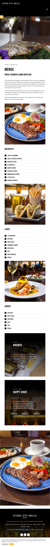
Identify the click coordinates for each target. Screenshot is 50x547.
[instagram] (25, 493)
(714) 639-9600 (39, 488)
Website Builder (18, 501)
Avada (13, 501)
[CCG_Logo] (11, 3)
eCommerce (29, 501)
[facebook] (21, 493)
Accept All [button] (11, 544)
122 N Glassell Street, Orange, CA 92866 (24, 488)
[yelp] (28, 493)
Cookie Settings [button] (5, 544)
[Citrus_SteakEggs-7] (25, 104)
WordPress (24, 501)
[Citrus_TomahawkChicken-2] (25, 261)
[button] (1, 16)
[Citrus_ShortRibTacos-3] (25, 184)
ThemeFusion (25, 503)
